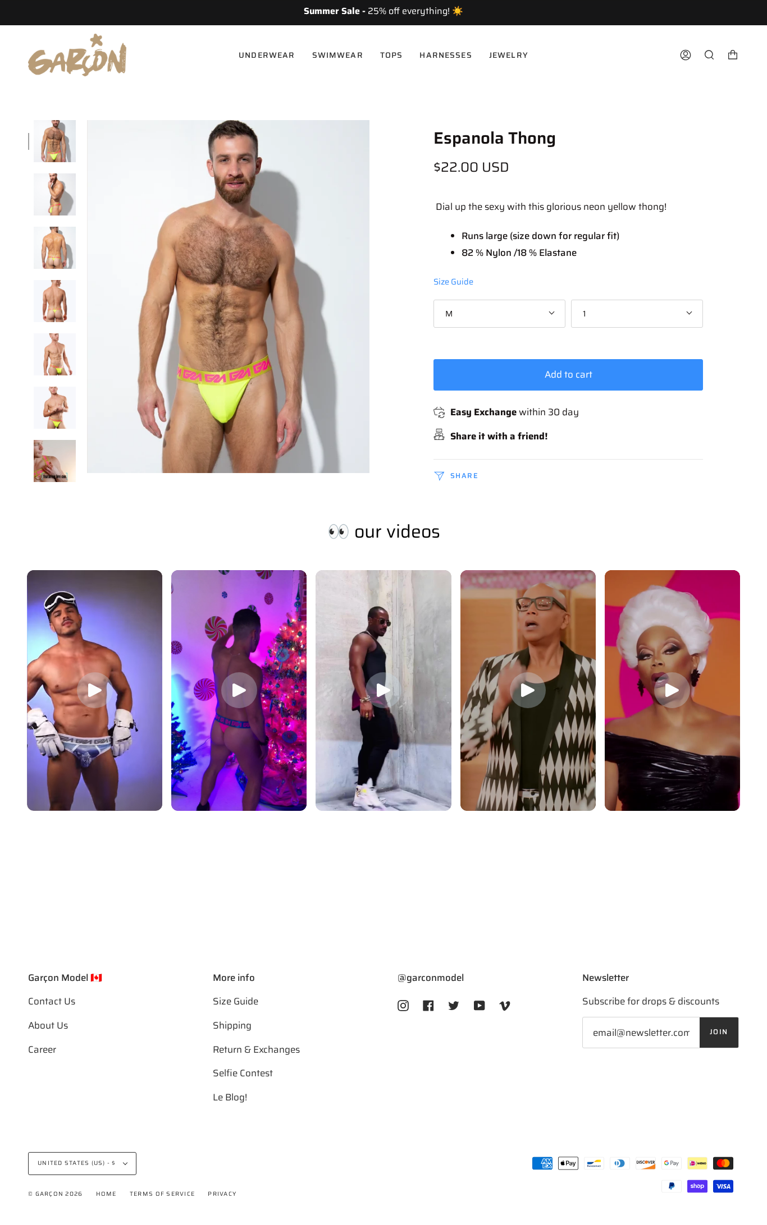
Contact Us (51, 1001)
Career (42, 1049)
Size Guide (453, 281)
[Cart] (733, 55)
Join (719, 1032)
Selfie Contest (243, 1073)
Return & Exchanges (256, 1049)
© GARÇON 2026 (55, 1194)
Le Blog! (230, 1097)
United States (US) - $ (78, 1163)
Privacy (222, 1194)
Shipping (232, 1025)
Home (106, 1194)
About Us (48, 1025)
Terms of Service (162, 1194)
